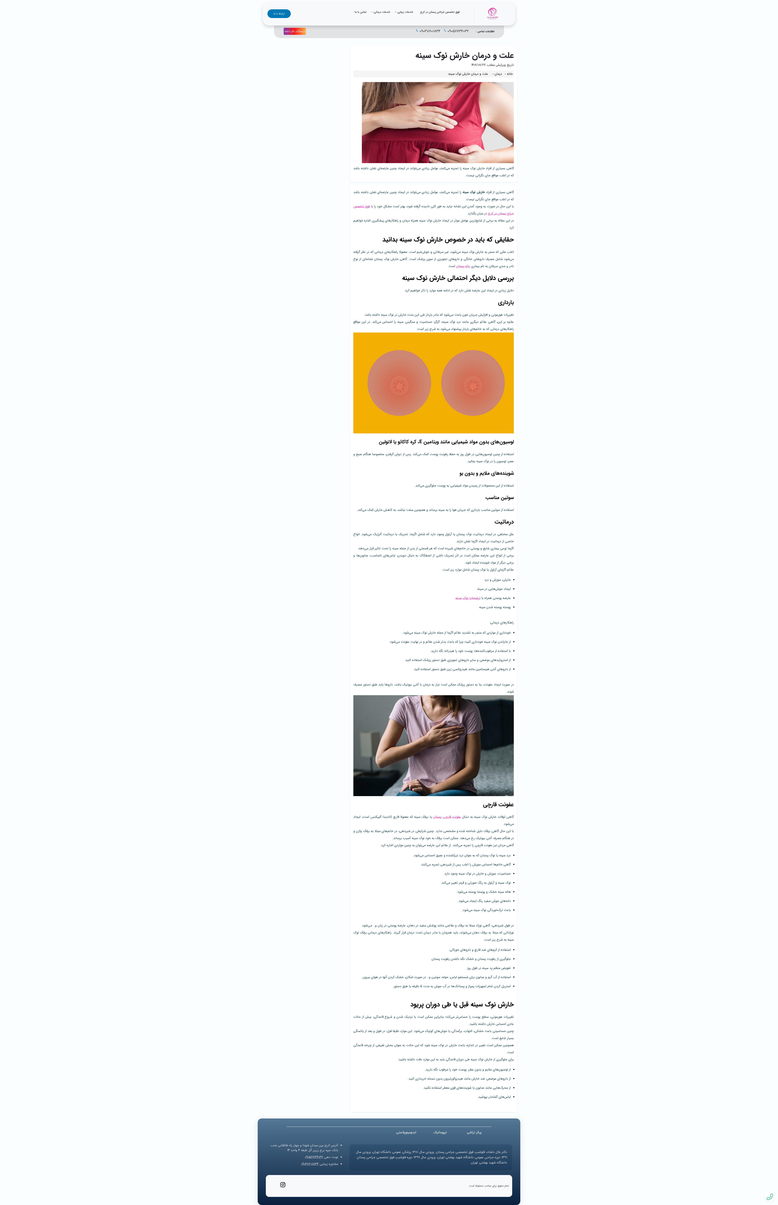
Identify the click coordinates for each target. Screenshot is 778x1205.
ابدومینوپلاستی (406, 1132)
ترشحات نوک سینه (467, 598)
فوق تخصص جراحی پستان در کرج (440, 12)
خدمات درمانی (382, 12)
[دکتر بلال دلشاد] (492, 13)
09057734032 (458, 31)
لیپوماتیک (440, 1132)
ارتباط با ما (279, 14)
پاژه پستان (463, 266)
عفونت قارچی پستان (447, 816)
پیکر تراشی (474, 1132)
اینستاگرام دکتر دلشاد (294, 31)
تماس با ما (361, 12)
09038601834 (430, 31)
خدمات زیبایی (405, 12)
